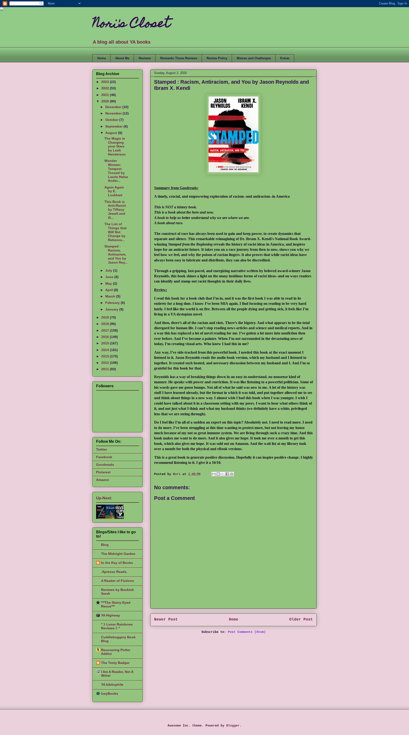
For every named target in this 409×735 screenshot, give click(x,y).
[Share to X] (222, 474)
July (109, 270)
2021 (105, 95)
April (109, 290)
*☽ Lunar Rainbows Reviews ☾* (117, 626)
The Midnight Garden (118, 554)
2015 (105, 343)
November (114, 113)
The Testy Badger (115, 663)
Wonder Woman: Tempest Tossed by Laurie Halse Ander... (116, 171)
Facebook (104, 457)
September (114, 126)
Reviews (145, 58)
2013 (105, 356)
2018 (105, 324)
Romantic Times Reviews (178, 58)
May (109, 283)
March (110, 296)
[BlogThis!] (218, 474)
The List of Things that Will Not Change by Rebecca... (115, 232)
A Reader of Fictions (117, 581)
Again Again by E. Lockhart (114, 191)
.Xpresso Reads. (114, 572)
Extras (284, 58)
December (113, 107)
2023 (105, 82)
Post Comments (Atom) (247, 632)
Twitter (101, 449)
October (112, 120)
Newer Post (166, 619)
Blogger (233, 725)
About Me (122, 58)
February (113, 303)
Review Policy (217, 58)
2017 (105, 330)
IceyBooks (109, 693)
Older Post (301, 619)
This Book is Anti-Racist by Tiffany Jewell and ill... (115, 209)
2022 (105, 88)
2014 (105, 350)
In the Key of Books (117, 563)
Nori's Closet (131, 24)
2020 (105, 101)
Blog (105, 545)
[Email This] (213, 474)
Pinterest (103, 472)
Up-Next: (104, 498)
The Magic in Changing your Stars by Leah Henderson (115, 146)
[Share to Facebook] (227, 474)
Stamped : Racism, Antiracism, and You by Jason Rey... (116, 254)
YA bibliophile (112, 684)
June (109, 277)
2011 (105, 369)
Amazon (102, 480)
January (112, 309)
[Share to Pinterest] (231, 474)
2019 (105, 317)
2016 (105, 337)
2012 (105, 363)
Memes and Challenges (254, 58)
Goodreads (105, 464)
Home (101, 58)
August (111, 133)
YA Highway (110, 615)
